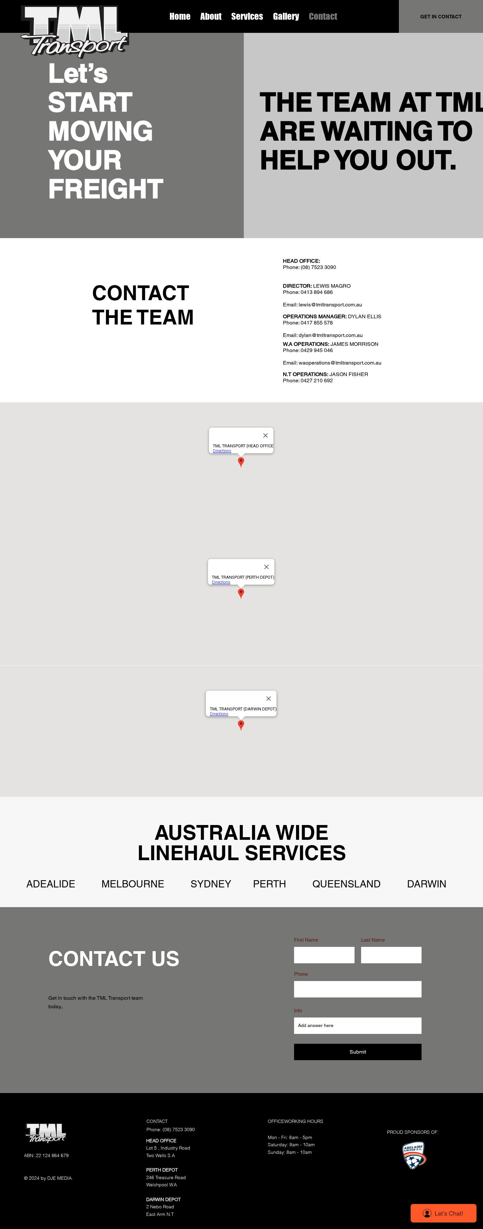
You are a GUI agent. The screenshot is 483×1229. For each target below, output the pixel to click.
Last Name (373, 939)
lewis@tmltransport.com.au (330, 305)
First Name (306, 939)
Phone (301, 974)
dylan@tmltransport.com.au (331, 335)
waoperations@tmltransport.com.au (340, 363)
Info (298, 1010)
